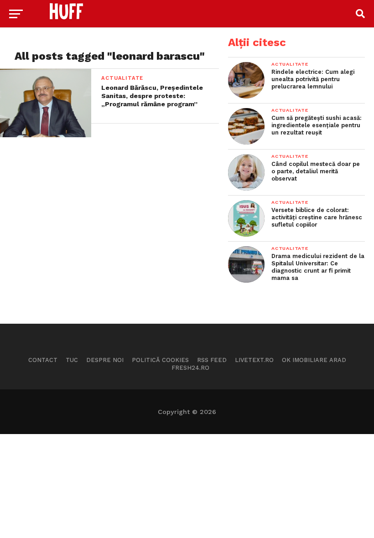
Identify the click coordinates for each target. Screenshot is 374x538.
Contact (42, 360)
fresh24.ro (190, 367)
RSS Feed (212, 360)
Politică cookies (160, 360)
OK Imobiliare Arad (314, 360)
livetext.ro (254, 360)
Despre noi (105, 360)
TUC (72, 360)
